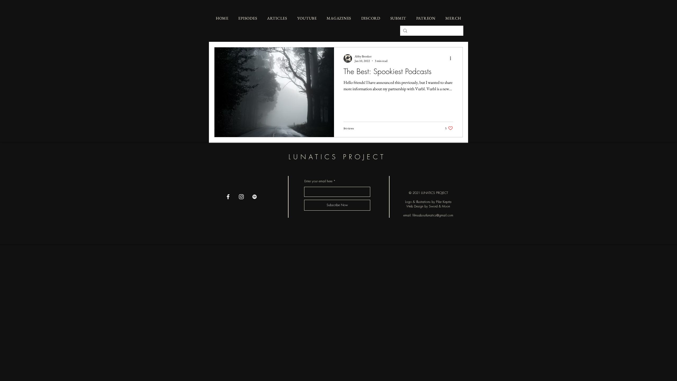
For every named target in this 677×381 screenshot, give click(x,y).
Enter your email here (318, 181)
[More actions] (452, 58)
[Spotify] (254, 196)
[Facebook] (228, 196)
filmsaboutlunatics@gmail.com (433, 215)
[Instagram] (241, 196)
